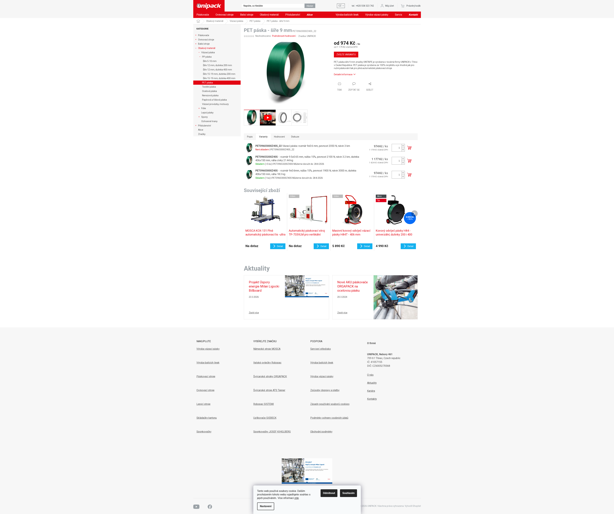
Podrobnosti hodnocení (284, 36)
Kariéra (371, 390)
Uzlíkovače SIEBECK (264, 417)
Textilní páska (209, 87)
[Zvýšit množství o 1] (403, 146)
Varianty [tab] (263, 136)
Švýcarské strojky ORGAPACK (270, 376)
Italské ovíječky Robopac (267, 362)
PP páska (207, 57)
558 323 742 (365, 5)
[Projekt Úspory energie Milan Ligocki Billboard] (307, 286)
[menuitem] (202, 15)
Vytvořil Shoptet (413, 506)
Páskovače (203, 35)
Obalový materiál (206, 48)
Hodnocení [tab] (279, 136)
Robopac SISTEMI (263, 404)
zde (296, 498)
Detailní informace (343, 74)
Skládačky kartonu (206, 417)
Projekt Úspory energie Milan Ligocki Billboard (264, 286)
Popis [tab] (250, 136)
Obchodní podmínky (321, 431)
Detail (280, 246)
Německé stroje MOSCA (266, 348)
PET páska (207, 82)
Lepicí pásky (207, 112)
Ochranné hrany (209, 121)
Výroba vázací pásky (208, 348)
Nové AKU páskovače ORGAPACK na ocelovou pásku (352, 286)
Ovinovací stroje (206, 39)
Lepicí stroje (203, 404)
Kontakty (372, 398)
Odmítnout (329, 493)
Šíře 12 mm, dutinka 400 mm (217, 69)
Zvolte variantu (346, 54)
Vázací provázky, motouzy (215, 104)
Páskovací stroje (205, 376)
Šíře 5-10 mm (210, 61)
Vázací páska (208, 52)
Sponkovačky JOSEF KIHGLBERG (272, 431)
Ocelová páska (209, 91)
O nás (370, 374)
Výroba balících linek (207, 362)
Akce (200, 129)
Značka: (307, 36)
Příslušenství (204, 125)
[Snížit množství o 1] (403, 149)
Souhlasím (348, 493)
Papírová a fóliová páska (214, 100)
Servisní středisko (320, 348)
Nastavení (265, 506)
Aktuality (372, 382)
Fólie (203, 108)
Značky (201, 134)
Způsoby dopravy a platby (325, 390)
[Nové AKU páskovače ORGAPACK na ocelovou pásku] (396, 297)
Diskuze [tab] (295, 136)
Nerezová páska (210, 95)
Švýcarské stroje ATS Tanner (269, 390)
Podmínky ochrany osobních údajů (329, 417)
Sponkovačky (203, 431)
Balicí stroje (204, 44)
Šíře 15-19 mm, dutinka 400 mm (219, 78)
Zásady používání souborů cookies (329, 404)
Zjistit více (254, 312)
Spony (204, 117)
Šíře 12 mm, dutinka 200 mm (217, 65)
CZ (340, 5)
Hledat (310, 6)
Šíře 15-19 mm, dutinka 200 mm (219, 74)
